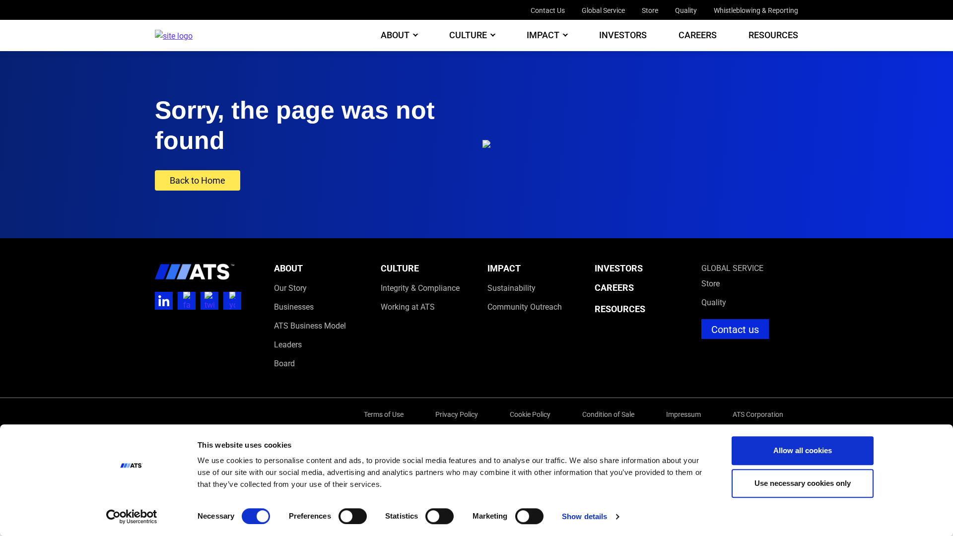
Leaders (288, 344)
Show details (584, 516)
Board (284, 363)
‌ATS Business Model (310, 325)
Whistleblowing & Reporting (756, 10)
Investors (623, 35)
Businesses (294, 306)
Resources (773, 35)
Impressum (683, 414)
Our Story (290, 287)
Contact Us (548, 10)
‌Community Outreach (524, 306)
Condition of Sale (608, 414)
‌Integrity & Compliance (420, 287)
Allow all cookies (802, 450)
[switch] (353, 516)
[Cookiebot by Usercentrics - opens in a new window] (131, 516)
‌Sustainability (511, 287)
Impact (543, 35)
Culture (468, 35)
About (395, 35)
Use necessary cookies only (802, 483)
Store (650, 10)
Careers (698, 35)
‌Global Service (732, 268)
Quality (686, 10)
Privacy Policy (456, 414)
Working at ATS (408, 306)
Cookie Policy (530, 414)
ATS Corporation (758, 414)
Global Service (603, 10)
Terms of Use (384, 414)
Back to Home (197, 180)
